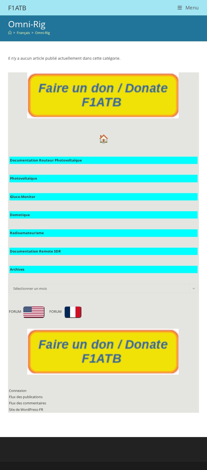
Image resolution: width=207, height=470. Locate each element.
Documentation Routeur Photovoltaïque (46, 160)
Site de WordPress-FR (26, 409)
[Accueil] (10, 32)
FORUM (16, 311)
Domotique (20, 214)
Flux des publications (26, 396)
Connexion (17, 390)
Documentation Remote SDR (35, 251)
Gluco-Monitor (22, 196)
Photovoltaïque (23, 178)
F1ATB (17, 7)
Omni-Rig (42, 32)
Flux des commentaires (27, 403)
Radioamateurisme (27, 232)
